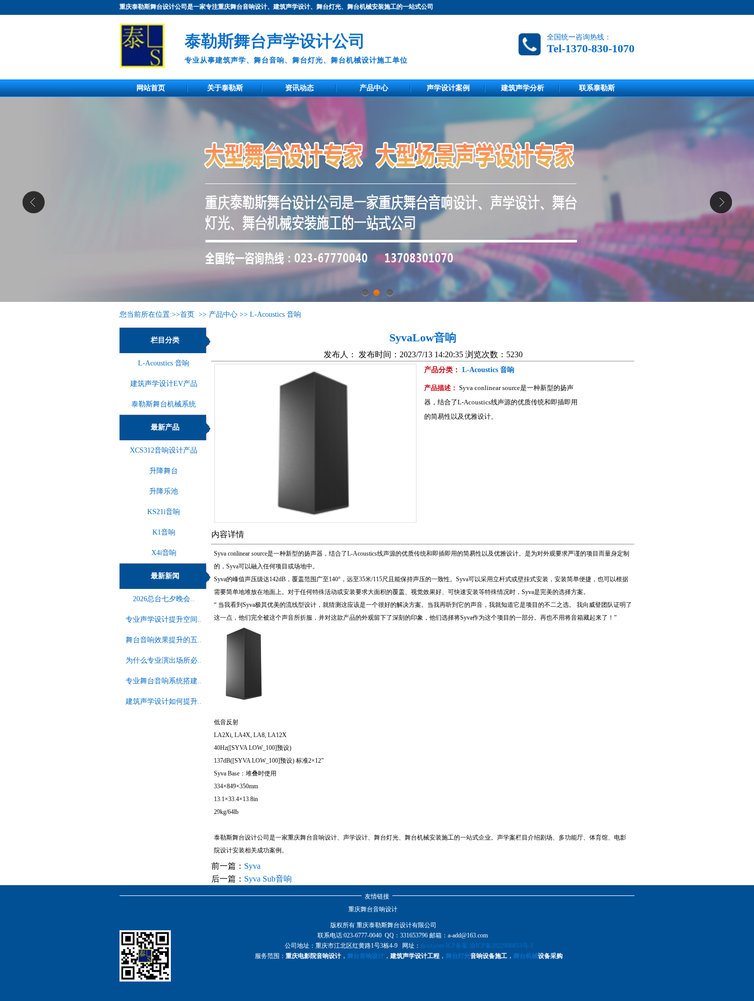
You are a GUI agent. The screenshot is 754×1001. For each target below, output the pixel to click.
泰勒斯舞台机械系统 (163, 404)
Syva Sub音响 (268, 878)
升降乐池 (163, 491)
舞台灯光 (458, 955)
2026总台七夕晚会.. (163, 599)
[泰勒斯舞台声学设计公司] (147, 46)
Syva (252, 866)
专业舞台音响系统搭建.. (164, 681)
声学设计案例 (448, 88)
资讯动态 (299, 88)
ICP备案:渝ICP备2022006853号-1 (489, 945)
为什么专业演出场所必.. (164, 660)
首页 (187, 314)
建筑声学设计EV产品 (163, 383)
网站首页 (150, 88)
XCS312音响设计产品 (163, 450)
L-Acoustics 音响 (275, 314)
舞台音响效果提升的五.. (164, 640)
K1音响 (163, 532)
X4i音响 (163, 553)
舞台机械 (525, 955)
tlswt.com (432, 945)
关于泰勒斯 (225, 88)
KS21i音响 (163, 512)
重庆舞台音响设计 (373, 909)
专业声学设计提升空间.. (164, 619)
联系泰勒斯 (597, 88)
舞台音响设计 (365, 955)
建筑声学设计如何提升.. (164, 701)
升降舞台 (163, 471)
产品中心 (374, 88)
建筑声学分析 (522, 88)
